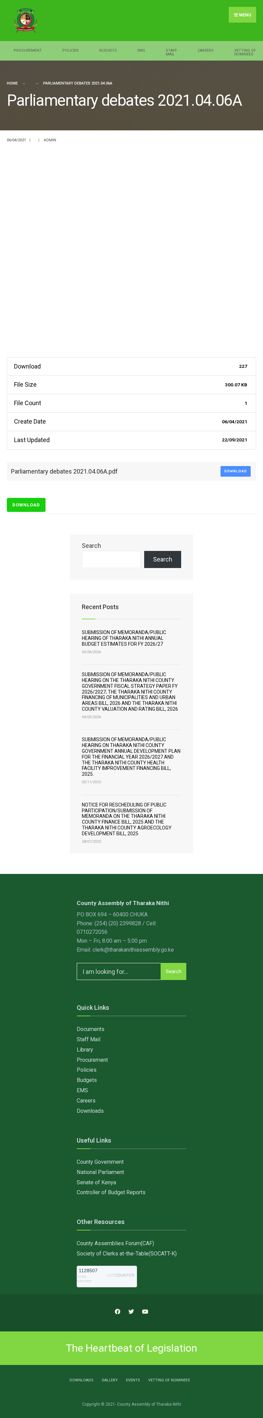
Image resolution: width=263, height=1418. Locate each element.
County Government (100, 1162)
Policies (70, 50)
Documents (90, 1029)
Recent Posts (100, 606)
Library (85, 1049)
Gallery (110, 1380)
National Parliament (100, 1172)
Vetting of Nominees (245, 52)
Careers (206, 50)
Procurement (28, 50)
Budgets (108, 50)
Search (91, 545)
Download (235, 471)
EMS (141, 50)
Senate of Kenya (96, 1182)
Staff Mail (171, 52)
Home (12, 83)
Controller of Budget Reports (111, 1192)
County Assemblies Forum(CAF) (115, 1243)
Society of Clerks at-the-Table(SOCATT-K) (127, 1253)
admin (50, 140)
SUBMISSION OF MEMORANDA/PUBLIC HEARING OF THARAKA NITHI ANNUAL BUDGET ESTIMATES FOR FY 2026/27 (124, 638)
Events (133, 1380)
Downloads (90, 1111)
